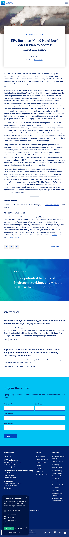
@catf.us (56, 205)
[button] (15, 532)
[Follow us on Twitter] (50, 532)
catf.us (54, 235)
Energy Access (57, 468)
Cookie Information (29, 533)
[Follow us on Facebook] (60, 532)
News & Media (31, 34)
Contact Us (7, 456)
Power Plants (38, 60)
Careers (38, 465)
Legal (5, 339)
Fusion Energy (57, 471)
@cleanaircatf (14, 237)
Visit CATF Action (42, 474)
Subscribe (39, 471)
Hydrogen (55, 490)
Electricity (55, 465)
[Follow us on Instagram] (55, 532)
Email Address (9, 413)
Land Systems (57, 479)
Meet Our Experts (42, 459)
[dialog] (15, 515)
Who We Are (40, 456)
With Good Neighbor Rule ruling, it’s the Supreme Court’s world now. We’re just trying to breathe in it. (34, 322)
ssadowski (49, 205)
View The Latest (58, 246)
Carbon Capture (57, 462)
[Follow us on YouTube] (65, 532)
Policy (40, 34)
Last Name (39, 404)
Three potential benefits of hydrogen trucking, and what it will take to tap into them (38, 282)
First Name (8, 404)
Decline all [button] (21, 528)
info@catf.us (12, 467)
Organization (8, 423)
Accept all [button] (9, 528)
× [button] (26, 497)
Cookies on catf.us (18, 507)
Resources (39, 468)
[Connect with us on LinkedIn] (44, 532)
